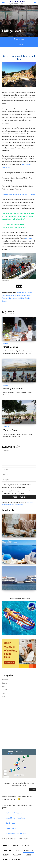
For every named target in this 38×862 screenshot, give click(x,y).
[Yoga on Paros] (19, 412)
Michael (21, 39)
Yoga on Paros (10, 430)
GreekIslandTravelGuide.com (16, 833)
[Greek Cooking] (19, 329)
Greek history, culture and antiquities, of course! (19, 194)
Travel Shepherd (11, 828)
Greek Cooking (10, 347)
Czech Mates (10, 823)
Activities (6, 427)
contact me (29, 238)
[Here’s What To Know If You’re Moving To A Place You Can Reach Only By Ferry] (19, 578)
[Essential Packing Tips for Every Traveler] (19, 525)
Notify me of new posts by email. (14, 493)
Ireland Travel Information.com (16, 818)
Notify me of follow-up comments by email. (17, 491)
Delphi (3, 88)
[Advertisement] (19, 725)
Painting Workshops (13, 388)
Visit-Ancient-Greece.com (15, 813)
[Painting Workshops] (19, 370)
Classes (20, 44)
